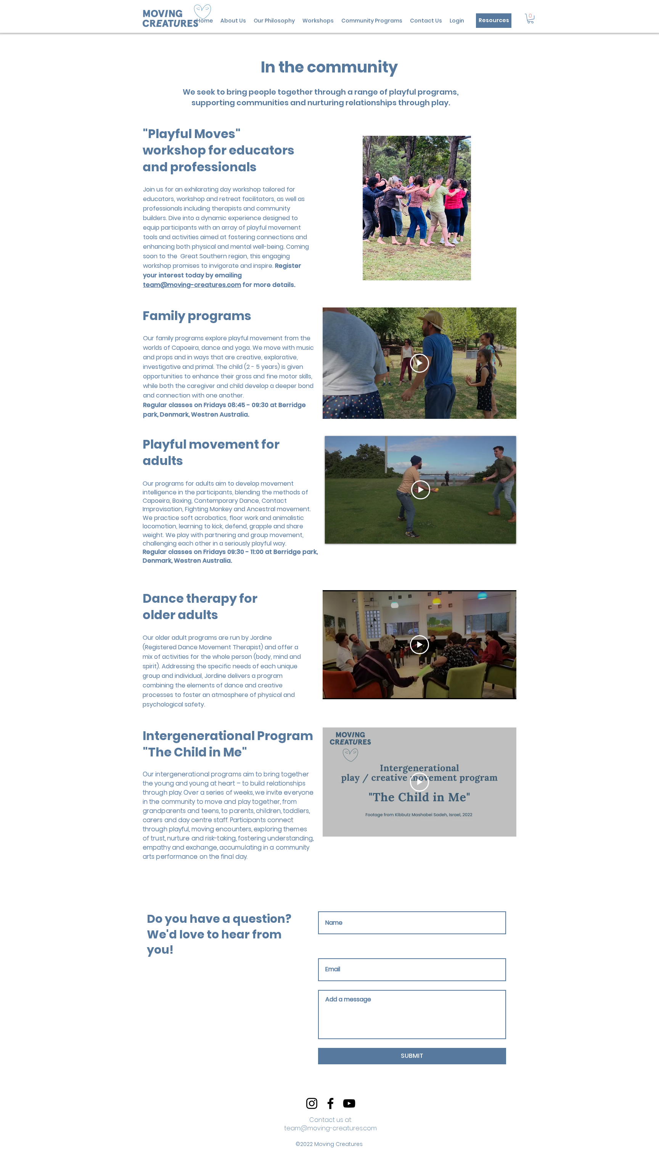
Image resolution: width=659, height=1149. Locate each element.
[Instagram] (311, 1103)
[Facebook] (330, 1103)
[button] (530, 18)
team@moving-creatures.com (192, 284)
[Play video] (419, 363)
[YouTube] (349, 1103)
